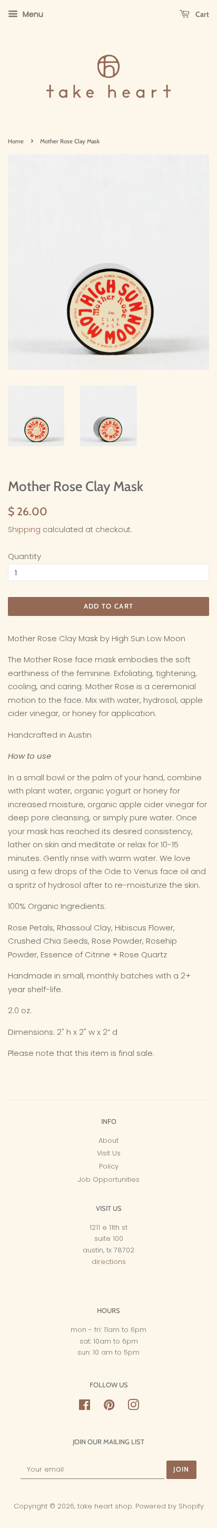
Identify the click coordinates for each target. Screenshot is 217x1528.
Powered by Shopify (169, 1506)
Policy (109, 1166)
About (108, 1140)
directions (109, 1261)
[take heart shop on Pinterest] (109, 1407)
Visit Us (109, 1153)
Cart (201, 13)
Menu (32, 14)
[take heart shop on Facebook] (84, 1407)
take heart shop (104, 1506)
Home (16, 141)
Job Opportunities (109, 1179)
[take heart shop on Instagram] (133, 1407)
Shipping (24, 529)
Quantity (24, 556)
